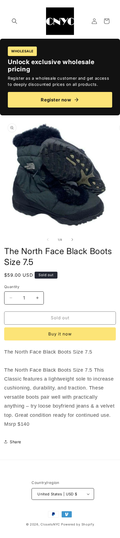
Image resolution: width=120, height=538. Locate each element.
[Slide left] (48, 239)
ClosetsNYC (50, 524)
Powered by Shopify (77, 524)
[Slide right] (72, 239)
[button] (14, 21)
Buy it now (60, 334)
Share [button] (15, 441)
